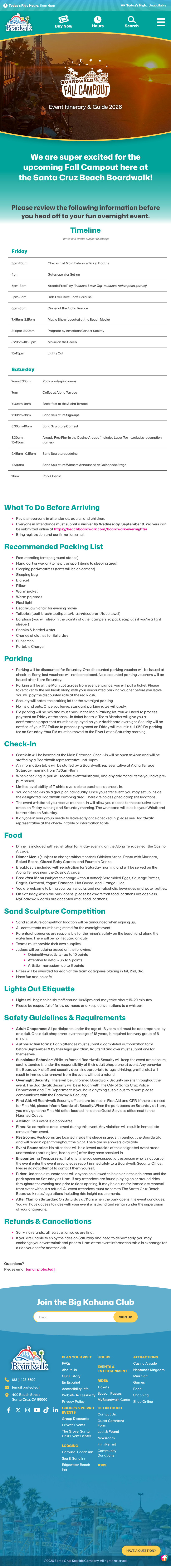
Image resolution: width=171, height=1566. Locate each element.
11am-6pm (32, 5)
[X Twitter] (18, 1410)
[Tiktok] (46, 1410)
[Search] (132, 19)
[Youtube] (36, 1410)
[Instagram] (27, 1410)
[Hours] (97, 20)
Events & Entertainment (112, 1368)
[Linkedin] (55, 1410)
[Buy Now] (63, 19)
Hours (98, 26)
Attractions (145, 1357)
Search (132, 26)
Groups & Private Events (78, 1410)
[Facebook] (9, 1410)
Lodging (70, 1445)
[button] (161, 22)
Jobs (102, 1465)
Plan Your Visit (77, 1357)
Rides (103, 1380)
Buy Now (63, 26)
